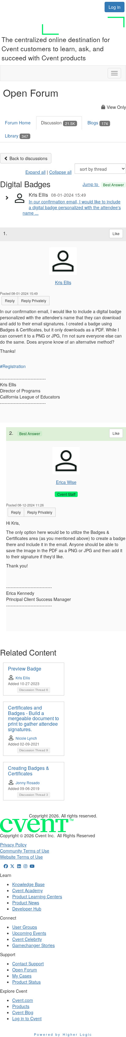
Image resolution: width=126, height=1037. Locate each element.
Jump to (103, 184)
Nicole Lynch (26, 738)
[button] (8, 198)
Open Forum (24, 970)
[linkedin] (19, 866)
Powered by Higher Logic (63, 1034)
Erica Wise (66, 482)
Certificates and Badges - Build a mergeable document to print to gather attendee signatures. (33, 718)
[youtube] (32, 866)
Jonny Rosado (28, 782)
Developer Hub (26, 909)
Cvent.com (22, 1000)
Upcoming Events (29, 933)
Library (16, 136)
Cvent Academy (27, 890)
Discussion (58, 123)
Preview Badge (24, 668)
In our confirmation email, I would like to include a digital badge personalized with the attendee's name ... (72, 207)
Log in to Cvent (27, 1018)
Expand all (35, 172)
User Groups (24, 927)
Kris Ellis (63, 282)
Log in (114, 7)
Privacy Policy (13, 845)
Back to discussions (27, 158)
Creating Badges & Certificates (28, 770)
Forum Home (18, 123)
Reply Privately (33, 300)
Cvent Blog (22, 1012)
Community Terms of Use (24, 851)
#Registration (13, 366)
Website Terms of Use (21, 857)
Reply (10, 300)
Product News (25, 902)
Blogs (97, 123)
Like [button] (116, 233)
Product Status (26, 982)
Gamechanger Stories (33, 945)
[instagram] (25, 866)
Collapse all (60, 172)
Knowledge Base (28, 884)
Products (20, 1006)
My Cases (21, 976)
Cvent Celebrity (27, 939)
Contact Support (28, 963)
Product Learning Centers (37, 896)
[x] (12, 866)
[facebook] (6, 866)
